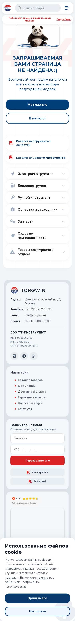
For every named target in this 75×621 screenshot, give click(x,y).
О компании (27, 385)
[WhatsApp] (34, 356)
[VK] (14, 356)
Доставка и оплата (32, 391)
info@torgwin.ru (28, 315)
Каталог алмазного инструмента (40, 157)
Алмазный (40, 481)
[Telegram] (24, 356)
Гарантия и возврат (32, 397)
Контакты (25, 409)
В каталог (37, 118)
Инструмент (40, 472)
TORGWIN (33, 290)
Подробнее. (64, 19)
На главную (37, 105)
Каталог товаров (30, 380)
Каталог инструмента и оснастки (33, 143)
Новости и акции (30, 403)
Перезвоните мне (37, 460)
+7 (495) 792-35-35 (31, 309)
